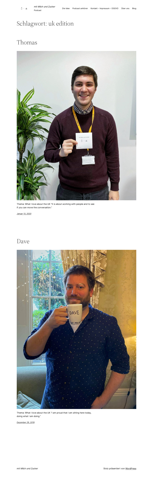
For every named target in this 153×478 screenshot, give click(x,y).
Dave (23, 241)
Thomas (27, 42)
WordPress (130, 468)
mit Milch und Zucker (44, 6)
